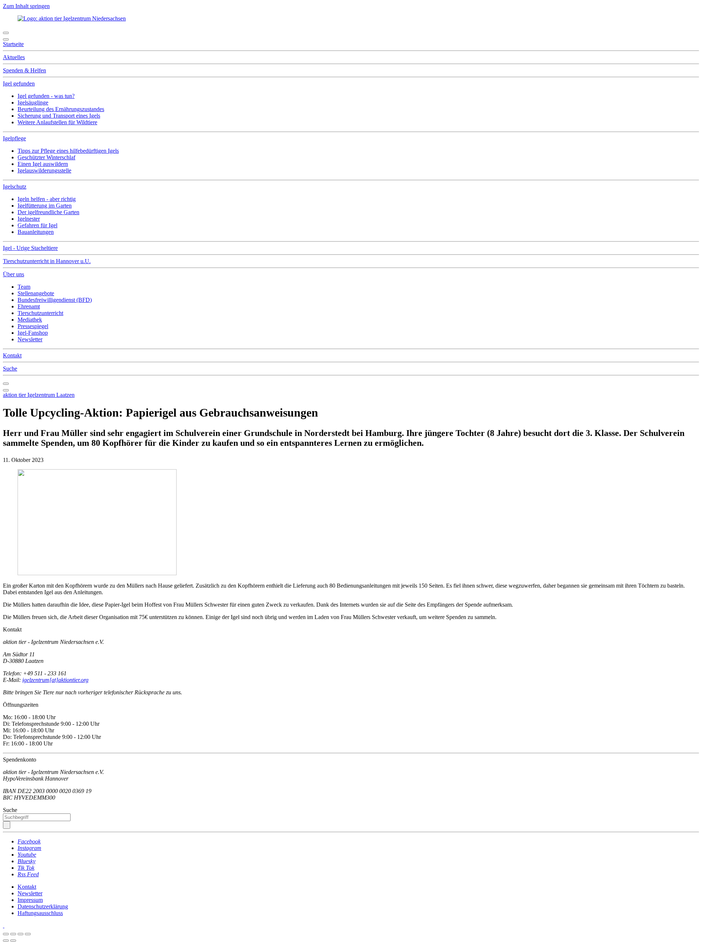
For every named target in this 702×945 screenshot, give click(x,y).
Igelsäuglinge (33, 102)
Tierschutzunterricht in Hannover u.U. (47, 261)
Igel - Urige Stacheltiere (30, 248)
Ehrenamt (29, 306)
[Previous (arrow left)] (6, 941)
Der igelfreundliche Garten (48, 212)
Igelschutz (14, 186)
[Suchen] (6, 825)
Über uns (13, 274)
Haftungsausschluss (40, 913)
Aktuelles (14, 57)
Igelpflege (14, 138)
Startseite (13, 44)
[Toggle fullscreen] (20, 934)
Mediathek (30, 319)
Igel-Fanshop (33, 333)
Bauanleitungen (36, 232)
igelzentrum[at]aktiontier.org (55, 680)
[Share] (13, 934)
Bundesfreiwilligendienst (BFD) (55, 300)
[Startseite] (3, 925)
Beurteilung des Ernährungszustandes (61, 109)
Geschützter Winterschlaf (46, 157)
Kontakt (12, 355)
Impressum (30, 900)
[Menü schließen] (6, 39)
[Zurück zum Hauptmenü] (6, 384)
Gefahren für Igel (37, 225)
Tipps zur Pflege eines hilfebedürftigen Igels (68, 151)
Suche (10, 368)
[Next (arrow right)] (13, 941)
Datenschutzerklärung (43, 906)
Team (24, 287)
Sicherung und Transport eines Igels (59, 116)
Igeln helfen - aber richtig (47, 199)
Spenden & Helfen (24, 70)
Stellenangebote (36, 293)
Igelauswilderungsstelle (44, 170)
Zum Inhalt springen (26, 6)
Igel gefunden (19, 83)
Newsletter (30, 339)
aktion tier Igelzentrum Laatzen (39, 395)
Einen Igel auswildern (43, 164)
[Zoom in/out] (28, 934)
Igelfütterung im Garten (45, 205)
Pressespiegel (33, 326)
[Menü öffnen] (6, 33)
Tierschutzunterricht (40, 313)
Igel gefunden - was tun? (46, 96)
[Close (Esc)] (6, 934)
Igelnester (29, 219)
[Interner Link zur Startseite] (72, 18)
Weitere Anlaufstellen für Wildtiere (57, 122)
